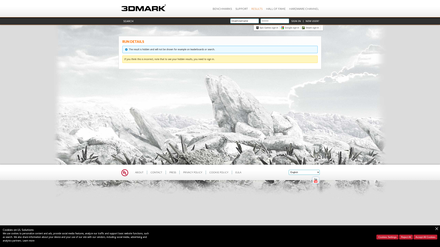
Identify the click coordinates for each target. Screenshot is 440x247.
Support (241, 8)
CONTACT (156, 172)
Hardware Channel (304, 8)
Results (257, 8)
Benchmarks (222, 8)
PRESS (172, 172)
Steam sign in (312, 27)
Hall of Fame (276, 8)
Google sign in (292, 27)
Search (128, 21)
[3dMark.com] (143, 8)
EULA (238, 172)
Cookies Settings (387, 237)
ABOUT (139, 172)
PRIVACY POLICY (192, 172)
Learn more (28, 240)
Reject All (406, 237)
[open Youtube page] (316, 184)
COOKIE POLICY (218, 172)
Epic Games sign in (269, 27)
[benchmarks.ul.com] (124, 173)
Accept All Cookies (425, 237)
